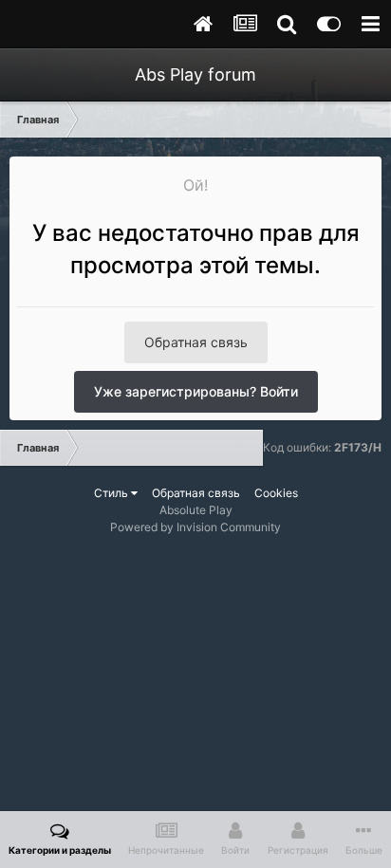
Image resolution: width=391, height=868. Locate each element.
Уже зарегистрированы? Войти (196, 391)
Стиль (112, 493)
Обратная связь (196, 342)
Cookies (276, 493)
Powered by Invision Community (195, 527)
